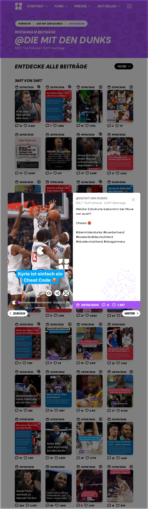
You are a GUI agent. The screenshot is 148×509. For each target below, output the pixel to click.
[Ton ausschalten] (49, 293)
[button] (40, 251)
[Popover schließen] (133, 200)
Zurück (19, 313)
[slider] (35, 302)
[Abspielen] (40, 251)
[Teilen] (57, 293)
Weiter (129, 313)
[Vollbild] (66, 293)
